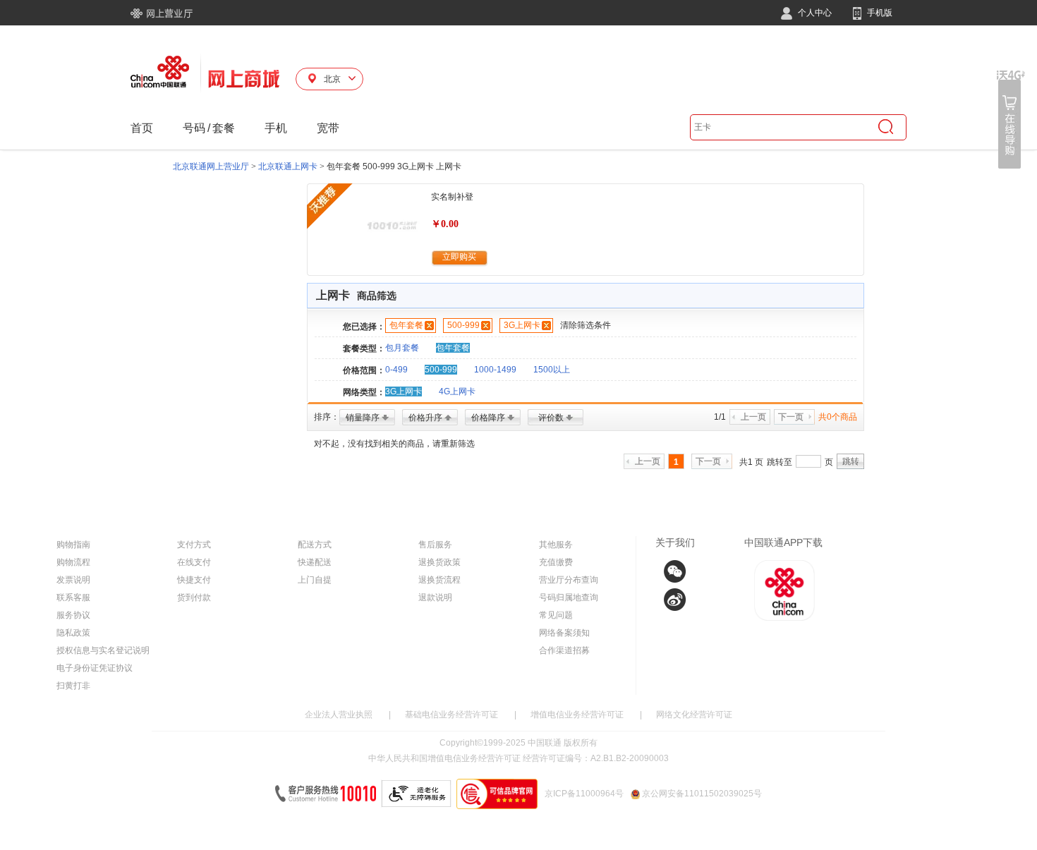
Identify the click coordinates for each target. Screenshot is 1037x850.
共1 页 (751, 462)
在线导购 (1011, 120)
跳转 (850, 461)
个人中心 (814, 13)
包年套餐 (406, 325)
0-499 (396, 370)
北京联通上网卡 (287, 166)
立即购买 (459, 257)
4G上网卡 (457, 391)
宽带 (328, 128)
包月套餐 (402, 348)
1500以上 (551, 370)
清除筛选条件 (585, 325)
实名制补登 (452, 197)
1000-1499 (495, 370)
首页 (142, 128)
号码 (194, 128)
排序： (326, 417)
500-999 (463, 325)
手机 (276, 128)
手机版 (878, 13)
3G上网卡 (522, 325)
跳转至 (779, 462)
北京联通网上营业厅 (211, 166)
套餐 (223, 128)
